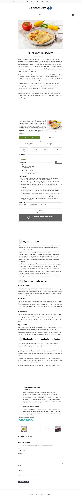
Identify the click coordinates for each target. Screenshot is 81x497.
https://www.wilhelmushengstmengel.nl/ (27, 417)
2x (58, 162)
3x (60, 162)
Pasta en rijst (19, 1)
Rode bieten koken (49, 429)
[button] (40, 14)
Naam (19, 465)
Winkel (47, 1)
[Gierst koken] (23, 428)
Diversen (42, 1)
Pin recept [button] (52, 137)
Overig (32, 1)
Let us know (34, 218)
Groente (13, 1)
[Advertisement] (40, 109)
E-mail (20, 470)
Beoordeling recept (22, 449)
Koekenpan (23, 159)
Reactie (20, 453)
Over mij (52, 1)
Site (19, 475)
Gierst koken (31, 429)
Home (9, 1)
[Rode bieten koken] (58, 428)
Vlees (28, 1)
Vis (24, 1)
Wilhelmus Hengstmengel (39, 56)
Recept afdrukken (30, 137)
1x (56, 162)
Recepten (37, 1)
